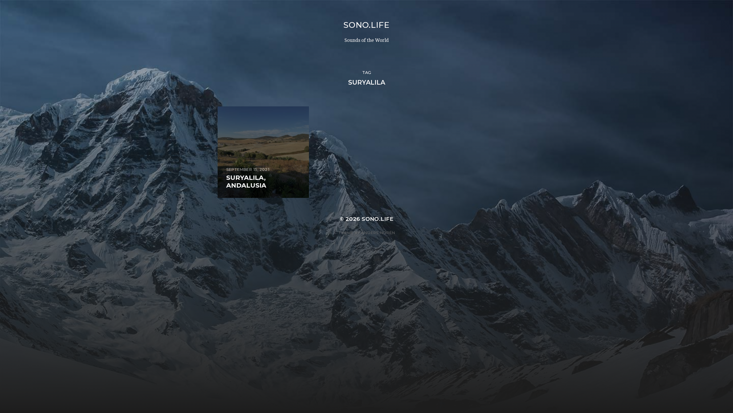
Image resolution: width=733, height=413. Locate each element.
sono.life (366, 25)
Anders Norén (378, 232)
